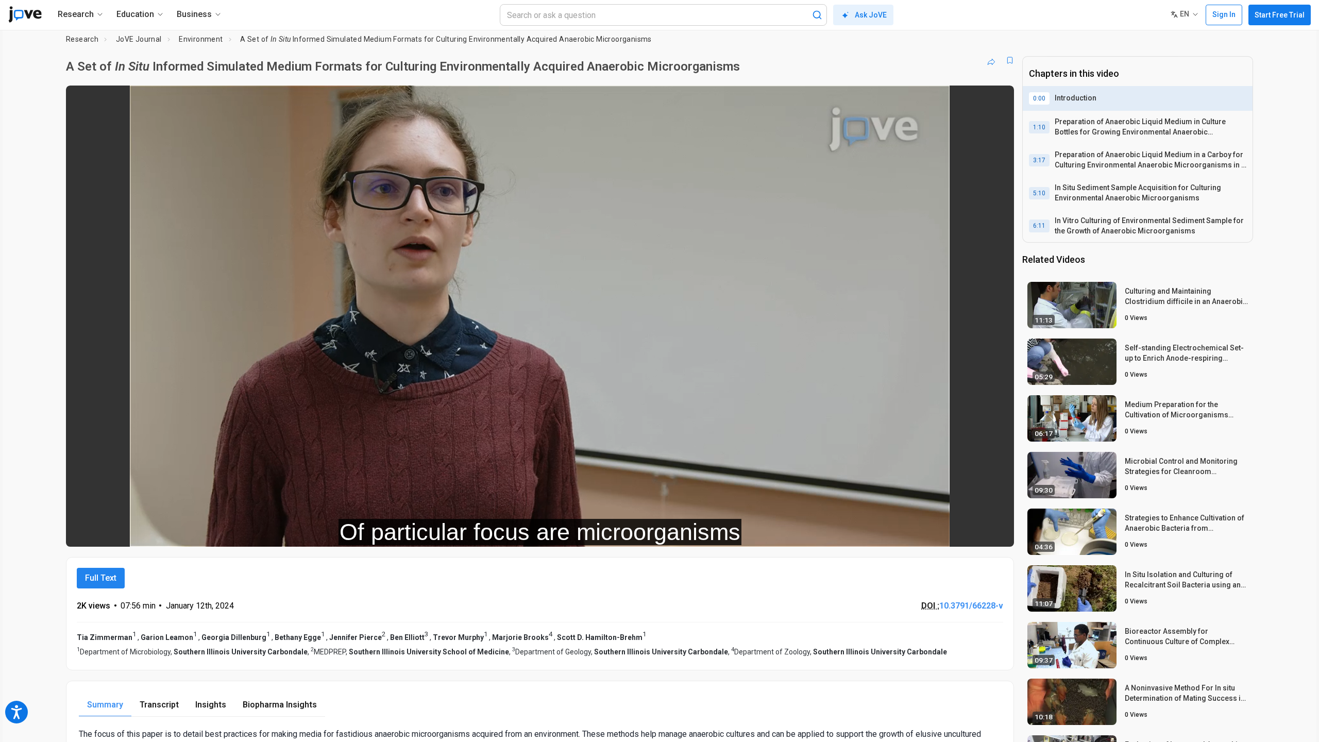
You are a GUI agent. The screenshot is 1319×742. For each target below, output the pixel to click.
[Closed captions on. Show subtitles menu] (974, 531)
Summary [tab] (105, 705)
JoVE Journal (139, 39)
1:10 (1039, 127)
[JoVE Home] (25, 14)
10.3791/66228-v (971, 606)
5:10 (1039, 193)
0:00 (1039, 98)
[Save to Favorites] (1010, 60)
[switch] (894, 531)
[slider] (483, 531)
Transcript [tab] (159, 705)
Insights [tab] (210, 705)
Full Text (100, 578)
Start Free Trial (1280, 15)
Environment (201, 39)
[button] (997, 100)
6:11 (1039, 225)
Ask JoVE (871, 15)
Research (82, 39)
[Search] (817, 15)
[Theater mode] (997, 531)
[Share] (991, 60)
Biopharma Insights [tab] (280, 705)
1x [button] (953, 531)
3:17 (1039, 160)
